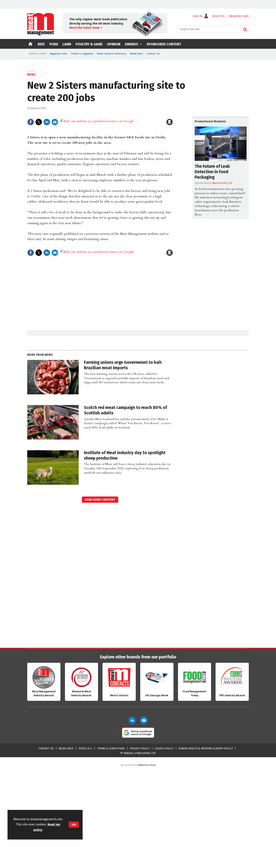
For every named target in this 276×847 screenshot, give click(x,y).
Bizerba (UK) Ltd (222, 183)
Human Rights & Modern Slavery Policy (205, 748)
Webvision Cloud (146, 765)
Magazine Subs (58, 53)
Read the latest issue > (85, 27)
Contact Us (153, 53)
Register (219, 16)
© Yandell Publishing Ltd (138, 753)
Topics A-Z (85, 748)
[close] (173, 114)
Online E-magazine (82, 53)
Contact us (46, 748)
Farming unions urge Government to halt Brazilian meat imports (123, 365)
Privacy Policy (140, 748)
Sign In (197, 16)
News (31, 74)
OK (74, 824)
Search (245, 29)
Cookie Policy (164, 748)
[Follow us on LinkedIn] (132, 720)
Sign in (126, 114)
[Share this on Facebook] (30, 122)
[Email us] (144, 720)
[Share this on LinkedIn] (46, 122)
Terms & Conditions (111, 748)
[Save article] (169, 122)
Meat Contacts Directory (111, 53)
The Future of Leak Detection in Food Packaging (212, 172)
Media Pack (136, 53)
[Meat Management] (40, 34)
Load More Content (100, 499)
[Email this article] (54, 122)
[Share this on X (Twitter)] (38, 122)
